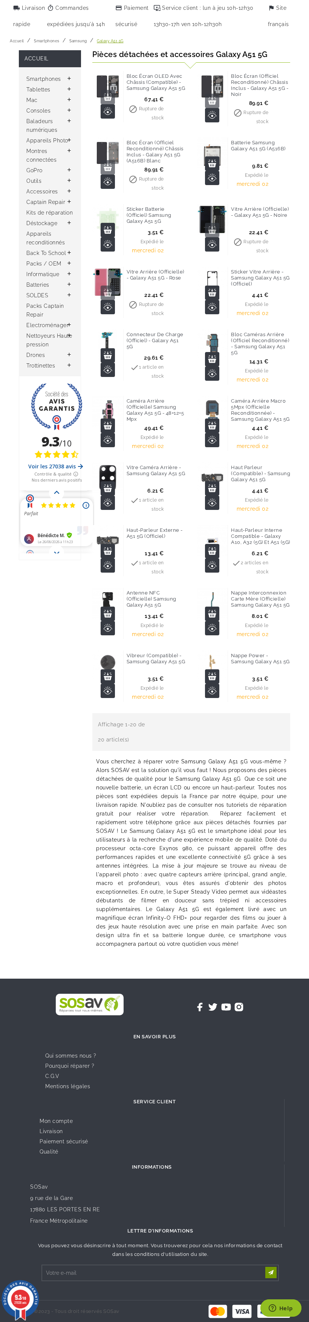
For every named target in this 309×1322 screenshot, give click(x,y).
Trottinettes (40, 366)
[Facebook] (200, 1007)
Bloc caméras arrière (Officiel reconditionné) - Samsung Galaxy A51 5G (260, 343)
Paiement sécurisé (64, 1141)
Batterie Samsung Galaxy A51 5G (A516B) (258, 145)
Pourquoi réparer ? (69, 1066)
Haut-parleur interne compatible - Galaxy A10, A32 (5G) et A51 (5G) (260, 536)
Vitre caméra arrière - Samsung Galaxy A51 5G (156, 470)
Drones (35, 355)
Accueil (36, 59)
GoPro (34, 170)
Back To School (46, 253)
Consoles (38, 111)
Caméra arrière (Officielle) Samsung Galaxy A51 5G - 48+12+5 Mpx (155, 410)
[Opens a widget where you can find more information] (280, 1308)
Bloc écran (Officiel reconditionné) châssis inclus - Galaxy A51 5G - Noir (259, 85)
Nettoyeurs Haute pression (49, 340)
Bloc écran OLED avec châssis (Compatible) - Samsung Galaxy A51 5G (156, 82)
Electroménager (47, 325)
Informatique (42, 274)
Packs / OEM (43, 264)
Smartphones (43, 79)
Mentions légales (67, 1086)
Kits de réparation (49, 213)
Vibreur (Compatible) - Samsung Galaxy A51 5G (156, 658)
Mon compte (56, 1121)
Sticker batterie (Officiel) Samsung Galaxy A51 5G (149, 215)
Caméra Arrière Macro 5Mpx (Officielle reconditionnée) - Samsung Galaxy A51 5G (260, 410)
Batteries (37, 285)
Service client (154, 1101)
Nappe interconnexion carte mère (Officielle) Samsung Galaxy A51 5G (260, 599)
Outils (33, 181)
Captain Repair (45, 202)
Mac (32, 100)
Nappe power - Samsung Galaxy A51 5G (260, 658)
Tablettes (38, 89)
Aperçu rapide (108, 111)
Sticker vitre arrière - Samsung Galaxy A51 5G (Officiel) (260, 278)
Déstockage (41, 223)
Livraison (51, 1131)
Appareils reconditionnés (45, 238)
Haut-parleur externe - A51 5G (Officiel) (155, 533)
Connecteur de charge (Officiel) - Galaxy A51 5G (155, 340)
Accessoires (42, 191)
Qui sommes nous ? (70, 1056)
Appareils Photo (47, 140)
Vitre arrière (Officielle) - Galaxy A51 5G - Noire (260, 212)
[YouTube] (226, 1007)
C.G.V (52, 1076)
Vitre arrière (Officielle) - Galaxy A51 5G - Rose (155, 275)
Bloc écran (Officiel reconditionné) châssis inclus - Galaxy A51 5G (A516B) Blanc (155, 152)
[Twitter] (213, 1007)
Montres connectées (41, 155)
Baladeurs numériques (41, 125)
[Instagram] (239, 1007)
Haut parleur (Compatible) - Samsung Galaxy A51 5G (260, 473)
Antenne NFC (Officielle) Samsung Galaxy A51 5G (151, 599)
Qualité (49, 1152)
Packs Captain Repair (45, 310)
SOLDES (37, 295)
